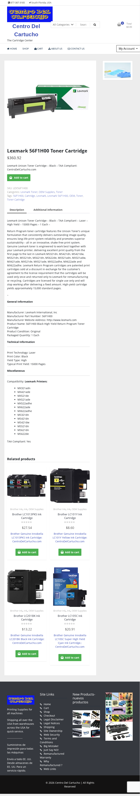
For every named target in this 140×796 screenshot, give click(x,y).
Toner (59, 192)
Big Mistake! (51, 746)
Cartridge (30, 195)
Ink (25, 509)
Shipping (49, 727)
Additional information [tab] (47, 209)
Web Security (52, 734)
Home (47, 704)
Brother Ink (16, 509)
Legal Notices (52, 723)
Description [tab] (17, 209)
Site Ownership (53, 731)
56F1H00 (18, 195)
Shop (47, 711)
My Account (127, 49)
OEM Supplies (47, 192)
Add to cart (21, 177)
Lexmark (41, 195)
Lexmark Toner (29, 192)
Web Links (50, 769)
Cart (46, 708)
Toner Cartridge (16, 199)
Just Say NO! (51, 750)
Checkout (49, 715)
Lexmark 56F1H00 (57, 195)
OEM (72, 195)
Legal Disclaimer (54, 719)
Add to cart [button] (29, 552)
